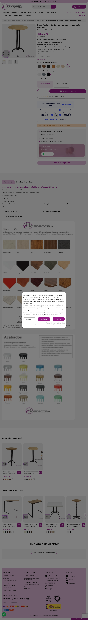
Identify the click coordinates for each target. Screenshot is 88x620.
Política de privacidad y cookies (54, 324)
